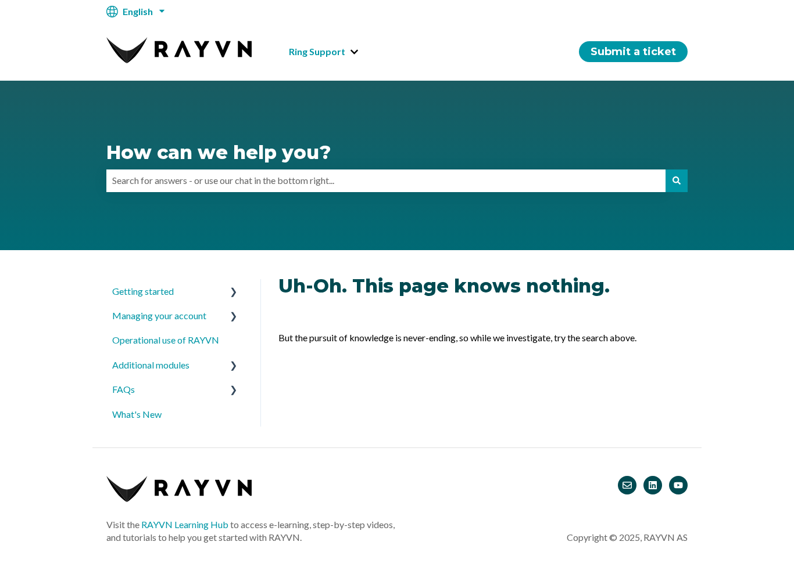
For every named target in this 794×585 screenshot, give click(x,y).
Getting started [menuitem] (143, 291)
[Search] (677, 180)
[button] (233, 292)
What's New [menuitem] (137, 414)
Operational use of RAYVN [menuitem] (165, 339)
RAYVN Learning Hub (184, 524)
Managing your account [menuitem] (159, 315)
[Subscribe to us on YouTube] (678, 485)
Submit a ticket (633, 51)
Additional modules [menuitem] (150, 364)
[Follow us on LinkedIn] (652, 485)
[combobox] (386, 180)
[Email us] (627, 485)
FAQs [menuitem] (123, 389)
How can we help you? (218, 152)
